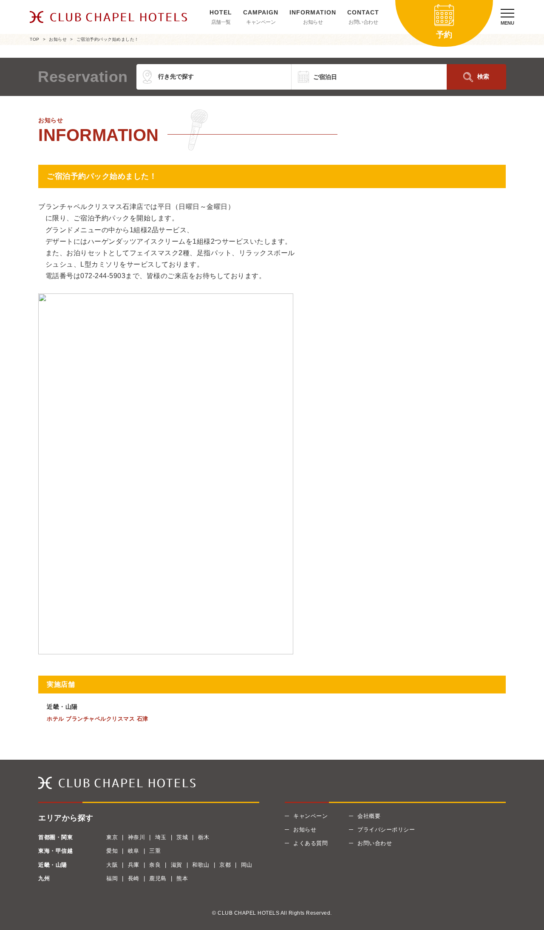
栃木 (204, 837)
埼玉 (161, 837)
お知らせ (313, 22)
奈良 (155, 865)
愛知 (112, 851)
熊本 (182, 878)
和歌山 (201, 865)
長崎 (133, 878)
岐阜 (133, 851)
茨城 (182, 837)
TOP (35, 39)
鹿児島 (158, 878)
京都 (225, 865)
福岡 (112, 878)
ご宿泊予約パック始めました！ (107, 39)
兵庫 (133, 865)
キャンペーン (260, 22)
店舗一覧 (221, 22)
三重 (155, 851)
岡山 (246, 865)
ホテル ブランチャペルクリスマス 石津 (97, 719)
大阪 (112, 865)
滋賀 (176, 865)
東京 (112, 837)
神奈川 (136, 837)
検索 (483, 76)
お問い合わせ (363, 22)
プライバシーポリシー (386, 829)
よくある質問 (310, 843)
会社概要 (368, 816)
